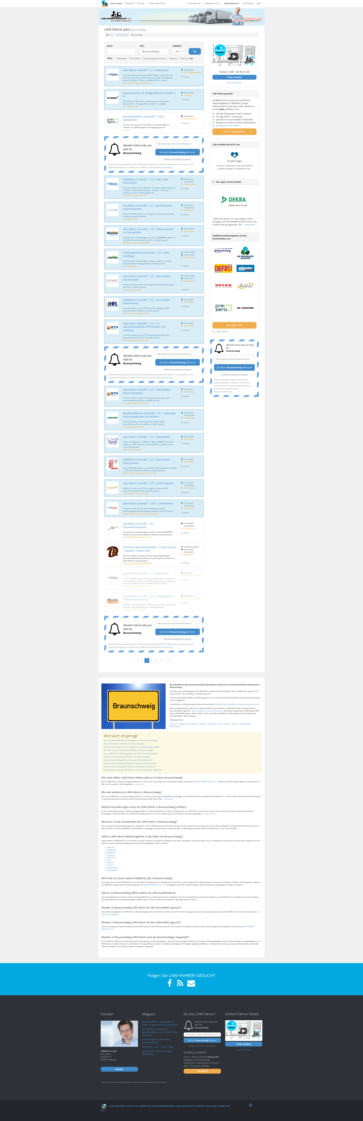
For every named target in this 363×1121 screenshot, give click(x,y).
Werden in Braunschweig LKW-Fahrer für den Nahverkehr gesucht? (130, 766)
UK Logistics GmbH (130, 219)
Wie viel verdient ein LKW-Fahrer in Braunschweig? (123, 744)
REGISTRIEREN (248, 3)
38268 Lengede (190, 119)
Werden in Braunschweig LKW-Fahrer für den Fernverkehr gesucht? (130, 763)
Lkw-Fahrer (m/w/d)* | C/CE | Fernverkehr (148, 503)
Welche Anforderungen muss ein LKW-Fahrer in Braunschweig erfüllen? (132, 747)
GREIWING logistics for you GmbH (136, 243)
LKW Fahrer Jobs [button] (194, 3)
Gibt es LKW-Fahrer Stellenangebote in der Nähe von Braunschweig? (130, 753)
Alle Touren (186, 58)
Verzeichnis (130, 3)
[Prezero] (223, 308)
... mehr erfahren (209, 813)
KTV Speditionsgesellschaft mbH (135, 340)
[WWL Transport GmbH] (112, 441)
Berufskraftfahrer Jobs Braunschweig (207, 711)
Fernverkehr (135, 58)
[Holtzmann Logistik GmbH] (112, 418)
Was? (110, 46)
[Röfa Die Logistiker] (245, 308)
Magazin (140, 3)
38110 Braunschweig (192, 72)
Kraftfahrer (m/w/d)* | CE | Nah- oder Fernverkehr (145, 181)
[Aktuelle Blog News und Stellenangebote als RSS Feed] (180, 983)
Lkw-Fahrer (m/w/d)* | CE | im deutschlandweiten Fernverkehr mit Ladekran (144, 327)
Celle (220, 724)
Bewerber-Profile (212, 3)
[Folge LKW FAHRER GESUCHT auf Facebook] (169, 983)
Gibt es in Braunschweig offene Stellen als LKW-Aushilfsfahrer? (128, 760)
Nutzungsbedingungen (163, 1106)
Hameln (235, 724)
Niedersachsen (190, 184)
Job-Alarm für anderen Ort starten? (177, 159)
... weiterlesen (138, 784)
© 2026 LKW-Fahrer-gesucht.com (122, 1106)
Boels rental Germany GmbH (134, 610)
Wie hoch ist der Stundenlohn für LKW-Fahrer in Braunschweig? (128, 750)
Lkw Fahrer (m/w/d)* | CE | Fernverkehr (146, 437)
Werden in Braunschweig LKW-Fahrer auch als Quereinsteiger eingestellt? (133, 770)
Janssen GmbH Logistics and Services (137, 83)
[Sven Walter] (245, 286)
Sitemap (221, 1106)
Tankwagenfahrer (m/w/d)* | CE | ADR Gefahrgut (146, 254)
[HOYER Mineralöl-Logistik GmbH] (223, 286)
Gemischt (173, 58)
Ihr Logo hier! (234, 325)
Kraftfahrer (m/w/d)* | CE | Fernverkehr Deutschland (146, 301)
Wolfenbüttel (175, 726)
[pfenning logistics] (223, 250)
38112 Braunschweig (192, 598)
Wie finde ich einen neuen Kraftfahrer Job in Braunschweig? (127, 757)
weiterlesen (249, 224)
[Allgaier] (245, 268)
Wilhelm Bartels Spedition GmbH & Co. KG (139, 473)
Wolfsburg (194, 724)
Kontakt (200, 1106)
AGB (178, 1106)
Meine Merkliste (157, 3)
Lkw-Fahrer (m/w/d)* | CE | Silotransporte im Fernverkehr (148, 230)
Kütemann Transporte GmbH (134, 195)
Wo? (142, 46)
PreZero (126, 130)
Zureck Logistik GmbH (131, 290)
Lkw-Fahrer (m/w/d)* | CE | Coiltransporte (148, 483)
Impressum (145, 1106)
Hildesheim (212, 724)
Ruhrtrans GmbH (129, 266)
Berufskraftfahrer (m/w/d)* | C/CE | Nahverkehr (144, 118)
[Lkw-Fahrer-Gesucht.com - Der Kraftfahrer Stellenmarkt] (116, 16)
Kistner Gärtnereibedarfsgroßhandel (137, 563)
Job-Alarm (211, 1106)
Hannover (174, 724)
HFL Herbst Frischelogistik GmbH (136, 313)
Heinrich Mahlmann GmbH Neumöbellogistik (140, 513)
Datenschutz (188, 1106)
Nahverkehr (122, 58)
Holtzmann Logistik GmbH (133, 427)
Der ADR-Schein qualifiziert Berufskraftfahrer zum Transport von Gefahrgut (159, 1032)
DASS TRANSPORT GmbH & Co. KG (136, 537)
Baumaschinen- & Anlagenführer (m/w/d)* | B (149, 94)
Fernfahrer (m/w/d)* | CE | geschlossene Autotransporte (147, 207)
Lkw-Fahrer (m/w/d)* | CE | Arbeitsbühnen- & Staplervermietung (149, 597)
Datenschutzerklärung (163, 167)
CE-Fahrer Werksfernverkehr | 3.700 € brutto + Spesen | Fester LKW (149, 549)
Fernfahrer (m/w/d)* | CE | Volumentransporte (139, 525)
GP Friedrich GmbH (130, 106)
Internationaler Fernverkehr (155, 58)
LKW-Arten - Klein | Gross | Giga (157, 1047)
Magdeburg (183, 724)
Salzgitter (188, 95)
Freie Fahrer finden (234, 82)
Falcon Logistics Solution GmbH (135, 493)
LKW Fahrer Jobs (122, 35)
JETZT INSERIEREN (234, 131)
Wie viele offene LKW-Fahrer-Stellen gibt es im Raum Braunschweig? (130, 740)
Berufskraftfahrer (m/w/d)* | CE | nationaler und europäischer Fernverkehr (149, 415)
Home (110, 35)
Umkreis (176, 46)
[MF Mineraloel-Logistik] (245, 253)
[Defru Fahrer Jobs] (223, 268)
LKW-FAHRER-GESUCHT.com (207, 781)
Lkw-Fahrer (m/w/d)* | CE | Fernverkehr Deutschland (146, 277)
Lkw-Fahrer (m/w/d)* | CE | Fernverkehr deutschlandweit (146, 391)
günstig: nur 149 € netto (227, 125)
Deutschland (189, 210)
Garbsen (227, 724)
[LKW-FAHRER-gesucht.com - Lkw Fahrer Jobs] (105, 3)
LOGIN (258, 3)
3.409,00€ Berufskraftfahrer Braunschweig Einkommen (238, 704)
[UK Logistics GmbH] (112, 210)
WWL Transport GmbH (132, 449)
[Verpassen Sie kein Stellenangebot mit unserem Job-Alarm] (190, 983)
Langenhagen (245, 724)
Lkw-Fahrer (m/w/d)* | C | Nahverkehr (146, 70)
